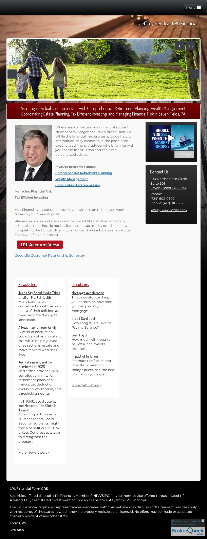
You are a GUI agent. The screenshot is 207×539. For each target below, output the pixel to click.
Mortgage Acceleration (88, 293)
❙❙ (191, 46)
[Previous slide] (12, 74)
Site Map (17, 530)
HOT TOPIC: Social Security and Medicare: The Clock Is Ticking (37, 405)
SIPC (105, 496)
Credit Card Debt (83, 318)
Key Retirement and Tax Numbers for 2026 (35, 364)
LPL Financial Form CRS (29, 489)
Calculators (80, 284)
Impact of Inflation (85, 356)
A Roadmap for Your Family (37, 327)
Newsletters (27, 284)
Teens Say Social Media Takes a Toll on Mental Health (39, 295)
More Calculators (86, 385)
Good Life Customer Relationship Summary (50, 255)
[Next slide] (195, 74)
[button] (193, 7)
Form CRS (18, 523)
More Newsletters (34, 452)
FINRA (95, 496)
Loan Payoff (80, 335)
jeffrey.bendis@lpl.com (168, 210)
